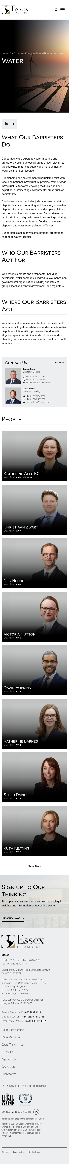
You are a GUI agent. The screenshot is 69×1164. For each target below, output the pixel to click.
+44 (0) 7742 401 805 (35, 399)
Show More (34, 866)
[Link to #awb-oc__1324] (62, 9)
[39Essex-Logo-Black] (23, 936)
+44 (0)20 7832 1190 (35, 376)
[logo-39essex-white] (15, 6)
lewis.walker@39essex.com (38, 402)
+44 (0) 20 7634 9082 (35, 396)
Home (5, 53)
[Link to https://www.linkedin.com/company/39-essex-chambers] (6, 124)
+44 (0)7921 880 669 (35, 379)
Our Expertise (16, 53)
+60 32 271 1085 (23, 1003)
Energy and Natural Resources (40, 53)
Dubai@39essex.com (19, 993)
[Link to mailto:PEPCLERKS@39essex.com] (12, 124)
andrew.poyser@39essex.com (39, 382)
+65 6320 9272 (13, 973)
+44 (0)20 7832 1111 (16, 963)
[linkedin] (36, 1112)
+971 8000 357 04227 (16, 990)
